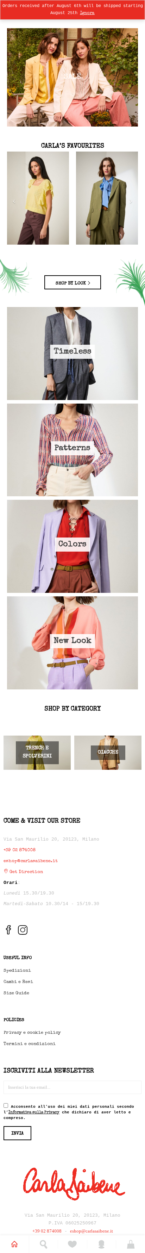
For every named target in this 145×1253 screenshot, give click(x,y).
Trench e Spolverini (37, 752)
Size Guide (16, 993)
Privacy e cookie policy (32, 1033)
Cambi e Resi (18, 982)
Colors (72, 545)
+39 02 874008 (20, 850)
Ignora (87, 13)
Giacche (108, 752)
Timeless (73, 352)
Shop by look (71, 283)
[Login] (101, 1244)
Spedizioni (17, 971)
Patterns (72, 448)
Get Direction (25, 872)
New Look (72, 641)
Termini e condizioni (30, 1044)
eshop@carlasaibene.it (31, 861)
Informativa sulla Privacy (33, 1112)
